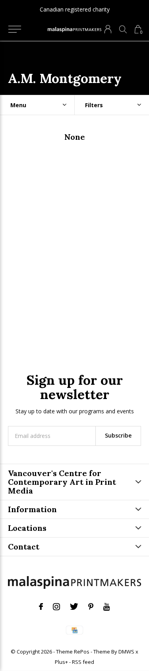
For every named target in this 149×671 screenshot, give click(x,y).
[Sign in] (107, 29)
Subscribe (118, 435)
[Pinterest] (90, 607)
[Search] (123, 29)
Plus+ (61, 661)
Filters (94, 105)
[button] (14, 29)
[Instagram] (56, 607)
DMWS (126, 651)
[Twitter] (74, 607)
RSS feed (83, 661)
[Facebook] (41, 607)
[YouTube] (106, 607)
